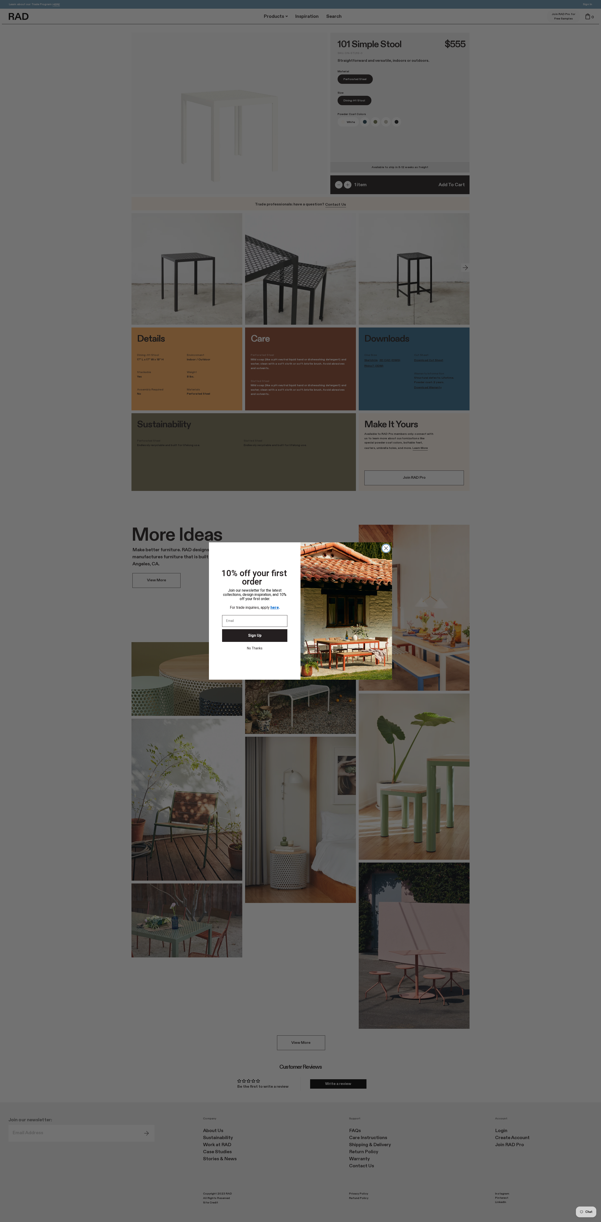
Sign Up (255, 635)
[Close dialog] (386, 548)
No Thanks (254, 648)
